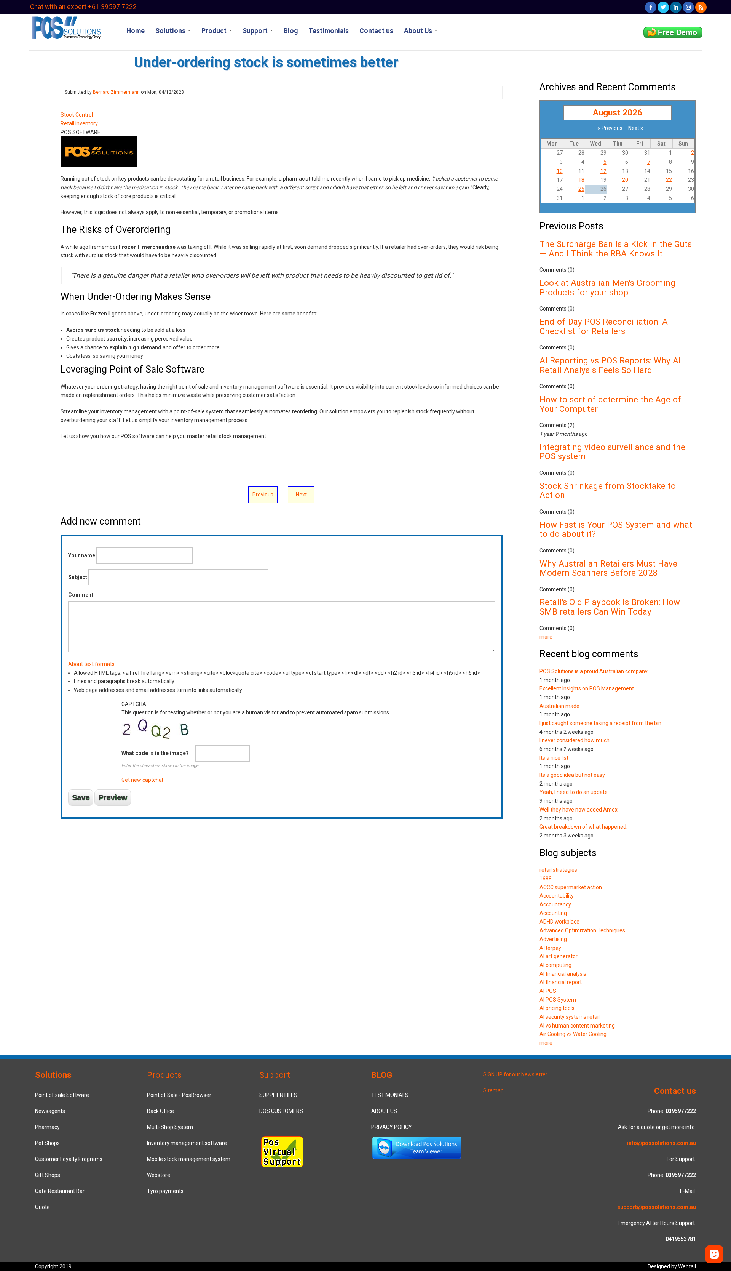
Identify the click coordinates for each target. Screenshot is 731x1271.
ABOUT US (384, 1111)
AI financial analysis (562, 974)
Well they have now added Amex (578, 810)
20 (625, 180)
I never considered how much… (576, 740)
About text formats (91, 664)
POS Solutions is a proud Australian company (593, 671)
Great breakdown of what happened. (583, 827)
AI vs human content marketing (577, 1026)
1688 (545, 879)
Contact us (376, 31)
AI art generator (558, 956)
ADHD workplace (559, 922)
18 (581, 180)
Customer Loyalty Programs (68, 1159)
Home (135, 31)
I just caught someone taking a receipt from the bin (600, 723)
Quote (42, 1207)
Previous (262, 494)
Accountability (556, 896)
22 (669, 180)
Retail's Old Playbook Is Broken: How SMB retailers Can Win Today (609, 606)
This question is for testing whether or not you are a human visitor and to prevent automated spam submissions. (255, 742)
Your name (81, 555)
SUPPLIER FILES (278, 1095)
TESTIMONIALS (390, 1095)
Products (164, 1075)
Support (256, 31)
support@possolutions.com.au (656, 1207)
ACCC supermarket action (570, 887)
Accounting (553, 913)
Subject (77, 577)
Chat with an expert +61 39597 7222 (83, 7)
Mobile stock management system (188, 1159)
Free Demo (677, 32)
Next (301, 494)
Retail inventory (79, 123)
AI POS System (557, 1000)
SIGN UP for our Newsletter (515, 1074)
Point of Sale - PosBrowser (179, 1095)
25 (581, 189)
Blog (291, 31)
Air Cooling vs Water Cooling (573, 1034)
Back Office (160, 1111)
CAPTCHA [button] (133, 704)
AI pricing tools (557, 1008)
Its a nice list (553, 758)
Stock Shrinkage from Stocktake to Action (607, 490)
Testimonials (328, 31)
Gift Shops (47, 1175)
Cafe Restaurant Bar (60, 1191)
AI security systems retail (569, 1017)
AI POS (547, 991)
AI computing (555, 965)
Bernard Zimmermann (116, 92)
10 (560, 171)
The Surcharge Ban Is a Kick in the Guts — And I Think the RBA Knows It (615, 248)
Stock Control (77, 115)
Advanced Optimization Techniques (582, 930)
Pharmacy (47, 1127)
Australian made (559, 706)
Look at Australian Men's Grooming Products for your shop (607, 287)
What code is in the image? (155, 753)
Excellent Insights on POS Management (586, 688)
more (545, 637)
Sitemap (493, 1090)
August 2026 (617, 112)
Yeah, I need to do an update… (575, 792)
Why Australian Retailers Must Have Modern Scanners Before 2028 (608, 568)
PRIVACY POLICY (391, 1127)
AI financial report (560, 982)
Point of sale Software (62, 1095)
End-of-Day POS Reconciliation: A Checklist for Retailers (603, 326)
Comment (80, 595)
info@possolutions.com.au (661, 1143)
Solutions (171, 31)
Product (214, 31)
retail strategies (558, 870)
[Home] (66, 27)
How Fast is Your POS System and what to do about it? (615, 529)
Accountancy (555, 904)
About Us (419, 31)
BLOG (381, 1075)
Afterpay (550, 948)
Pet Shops (47, 1143)
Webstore (158, 1175)
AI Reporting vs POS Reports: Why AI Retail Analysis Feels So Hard (610, 365)
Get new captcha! (142, 780)
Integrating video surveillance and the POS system (612, 451)
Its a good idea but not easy (572, 775)
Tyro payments (165, 1191)
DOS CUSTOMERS (281, 1111)
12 (603, 171)
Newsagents (50, 1111)
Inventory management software (187, 1143)
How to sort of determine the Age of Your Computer (610, 404)
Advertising (553, 939)
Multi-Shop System (170, 1127)
